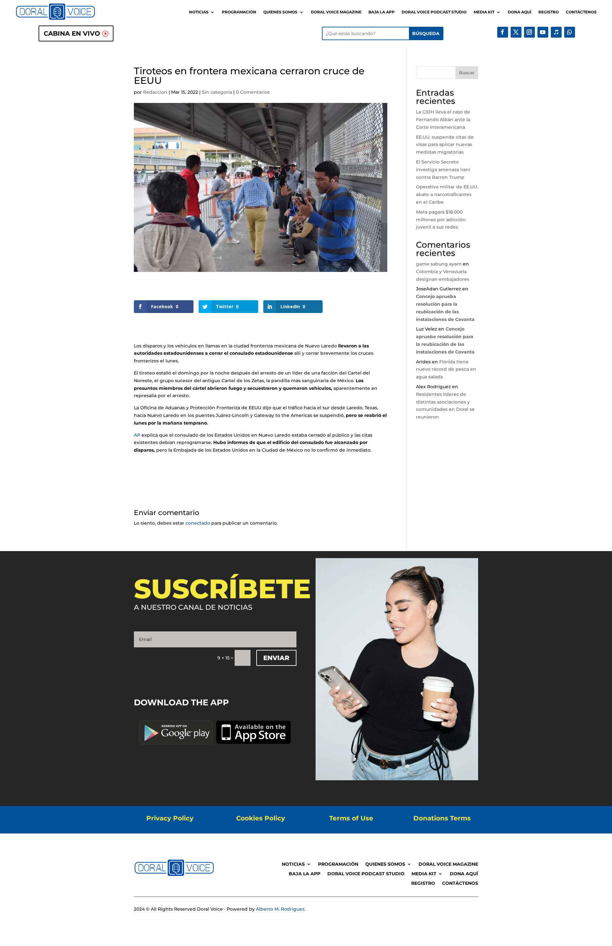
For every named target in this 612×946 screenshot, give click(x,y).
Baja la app (381, 12)
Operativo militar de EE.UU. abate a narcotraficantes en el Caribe (447, 194)
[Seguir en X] (516, 32)
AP (137, 435)
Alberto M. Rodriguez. (280, 909)
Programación (239, 12)
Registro (548, 12)
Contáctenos (581, 12)
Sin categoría (217, 92)
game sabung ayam (439, 264)
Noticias (198, 12)
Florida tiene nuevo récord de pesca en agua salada (446, 369)
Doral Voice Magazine (336, 12)
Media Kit (484, 12)
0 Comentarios (253, 92)
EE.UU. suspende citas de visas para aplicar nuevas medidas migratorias (445, 144)
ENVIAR (276, 658)
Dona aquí (519, 12)
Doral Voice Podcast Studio (434, 12)
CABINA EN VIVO (72, 33)
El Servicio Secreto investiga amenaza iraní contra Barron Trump (443, 169)
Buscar (467, 73)
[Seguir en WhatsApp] (569, 32)
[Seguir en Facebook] (502, 32)
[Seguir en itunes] (556, 32)
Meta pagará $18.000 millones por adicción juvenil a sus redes (441, 219)
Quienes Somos (280, 12)
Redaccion (155, 92)
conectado (198, 523)
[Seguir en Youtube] (542, 32)
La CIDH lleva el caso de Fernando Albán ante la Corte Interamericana (443, 119)
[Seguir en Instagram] (529, 32)
